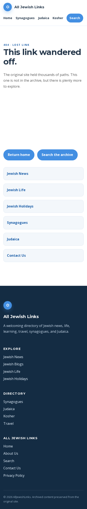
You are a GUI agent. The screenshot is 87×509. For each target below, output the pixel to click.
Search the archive (57, 154)
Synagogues (25, 18)
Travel (8, 423)
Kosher (58, 18)
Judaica (43, 18)
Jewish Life (16, 190)
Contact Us (16, 255)
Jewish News (17, 173)
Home (7, 18)
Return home (19, 154)
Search (74, 18)
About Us (10, 453)
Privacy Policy (13, 475)
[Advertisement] (43, 119)
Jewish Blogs (13, 364)
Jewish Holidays (20, 206)
